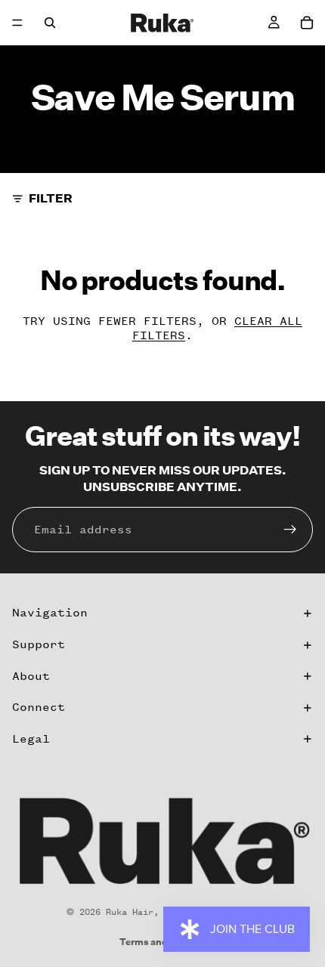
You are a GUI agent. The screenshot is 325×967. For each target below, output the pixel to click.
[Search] (50, 22)
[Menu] (17, 22)
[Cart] (306, 22)
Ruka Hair (129, 912)
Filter (51, 198)
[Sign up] (290, 529)
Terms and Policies (162, 941)
